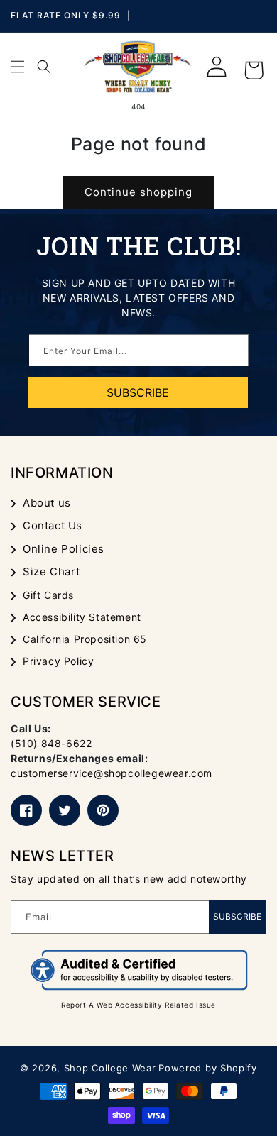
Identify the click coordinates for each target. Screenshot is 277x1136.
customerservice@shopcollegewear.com (111, 773)
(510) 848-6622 (51, 743)
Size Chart (51, 571)
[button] (17, 66)
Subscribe (237, 916)
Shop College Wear (110, 1068)
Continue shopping (138, 192)
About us (47, 502)
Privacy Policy (58, 661)
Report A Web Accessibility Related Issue (138, 1004)
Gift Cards (48, 595)
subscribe (138, 392)
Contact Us (52, 525)
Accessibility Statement (82, 617)
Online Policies (63, 549)
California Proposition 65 (85, 639)
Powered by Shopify (207, 1068)
